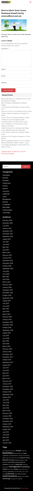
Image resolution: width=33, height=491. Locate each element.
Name (3, 69)
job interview (11, 464)
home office (11, 462)
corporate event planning (23, 455)
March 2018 (6, 346)
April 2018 (6, 343)
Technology (6, 212)
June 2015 (6, 435)
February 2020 (7, 284)
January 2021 (7, 258)
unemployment (14, 478)
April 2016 (6, 408)
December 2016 (8, 386)
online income (21, 469)
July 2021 (6, 242)
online (16, 469)
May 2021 (6, 247)
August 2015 (6, 429)
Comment (5, 48)
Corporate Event (13, 455)
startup (19, 476)
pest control (25, 471)
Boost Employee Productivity (9, 450)
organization (10, 471)
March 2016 (6, 410)
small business (10, 476)
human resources (20, 462)
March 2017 (6, 378)
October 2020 (7, 266)
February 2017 (7, 381)
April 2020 (6, 279)
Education (6, 180)
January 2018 (7, 351)
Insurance (6, 191)
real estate (17, 474)
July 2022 (6, 226)
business (8, 452)
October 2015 (7, 424)
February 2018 (7, 349)
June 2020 (6, 274)
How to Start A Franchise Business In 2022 (15, 117)
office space (10, 469)
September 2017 (8, 362)
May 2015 (6, 437)
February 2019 (7, 317)
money (5, 469)
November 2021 (8, 234)
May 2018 (6, 341)
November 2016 (8, 389)
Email (3, 76)
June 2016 (6, 402)
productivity (10, 474)
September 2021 (8, 236)
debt (4, 457)
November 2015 (8, 421)
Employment (7, 183)
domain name (8, 457)
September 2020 (8, 268)
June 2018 (6, 338)
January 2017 (7, 384)
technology (6, 478)
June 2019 (6, 306)
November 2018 (8, 325)
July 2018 (6, 335)
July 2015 (6, 432)
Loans (4, 196)
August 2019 (7, 301)
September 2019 (8, 298)
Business (5, 178)
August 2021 (6, 239)
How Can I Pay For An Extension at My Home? (16, 111)
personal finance (18, 471)
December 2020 (8, 260)
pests (4, 474)
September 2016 (8, 394)
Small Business (7, 210)
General (5, 188)
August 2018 (7, 333)
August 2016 (7, 397)
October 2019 (7, 295)
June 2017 (6, 370)
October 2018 (7, 327)
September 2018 (8, 330)
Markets (5, 202)
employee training (24, 458)
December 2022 (8, 223)
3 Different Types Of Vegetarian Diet (12, 120)
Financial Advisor (19, 460)
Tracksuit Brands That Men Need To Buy (14, 122)
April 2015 (6, 440)
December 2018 (8, 322)
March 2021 (6, 252)
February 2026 (7, 220)
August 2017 (7, 365)
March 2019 (6, 314)
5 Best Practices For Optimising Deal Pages (15, 128)
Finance (5, 186)
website (20, 478)
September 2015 (8, 427)
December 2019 (8, 290)
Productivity (6, 204)
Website (4, 82)
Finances (12, 460)
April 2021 (6, 250)
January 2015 (7, 443)
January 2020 (7, 287)
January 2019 (7, 319)
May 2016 (6, 405)
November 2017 (8, 357)
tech (27, 476)
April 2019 (6, 311)
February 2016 (7, 413)
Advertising (6, 175)
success (23, 476)
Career (25, 453)
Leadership (6, 194)
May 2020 (6, 276)
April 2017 (6, 376)
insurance (5, 464)
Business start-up (17, 453)
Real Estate (6, 207)
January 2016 (7, 416)
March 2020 (6, 282)
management (15, 466)
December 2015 (8, 418)
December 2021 (8, 231)
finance (5, 460)
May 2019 (6, 309)
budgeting (23, 450)
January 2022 (7, 228)
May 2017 (6, 373)
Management (7, 199)
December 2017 (8, 354)
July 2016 (6, 400)
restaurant (23, 474)
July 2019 (6, 303)
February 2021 (7, 255)
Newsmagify (25, 488)
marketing (25, 467)
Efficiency (14, 457)
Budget (18, 450)
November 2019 (8, 293)
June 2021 (6, 244)
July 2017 (6, 368)
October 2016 (7, 392)
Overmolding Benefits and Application (13, 130)
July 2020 (6, 271)
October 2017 (7, 360)
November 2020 (8, 263)
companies (5, 455)
